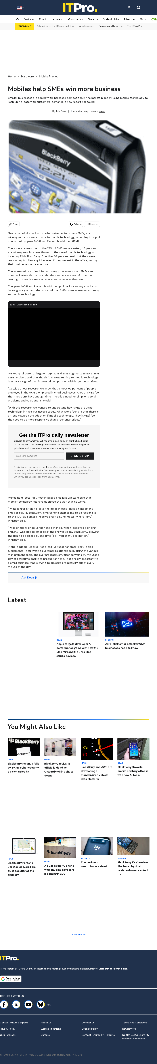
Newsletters (129, 1028)
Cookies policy (90, 1028)
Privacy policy (7, 1028)
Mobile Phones (48, 76)
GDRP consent (8, 1034)
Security (93, 19)
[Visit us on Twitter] (16, 1004)
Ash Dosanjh (63, 111)
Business (29, 19)
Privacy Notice (36, 470)
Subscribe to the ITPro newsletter (56, 26)
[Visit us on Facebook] (4, 1004)
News (102, 111)
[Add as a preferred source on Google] (10, 978)
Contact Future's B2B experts (98, 1034)
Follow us (78, 224)
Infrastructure (75, 19)
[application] (54, 334)
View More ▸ (78, 934)
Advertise (129, 19)
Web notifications (51, 1028)
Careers (45, 1034)
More (143, 19)
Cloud (42, 19)
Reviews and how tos (111, 26)
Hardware (56, 19)
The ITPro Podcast (137, 26)
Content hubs (110, 19)
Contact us (88, 1022)
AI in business (86, 26)
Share (15, 224)
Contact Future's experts (14, 1022)
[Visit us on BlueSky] (39, 1004)
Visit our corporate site (113, 968)
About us (46, 1022)
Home (12, 76)
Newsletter (94, 224)
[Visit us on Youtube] (28, 1004)
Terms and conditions (134, 1022)
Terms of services (55, 467)
